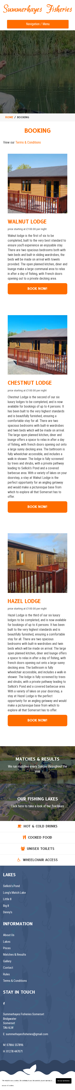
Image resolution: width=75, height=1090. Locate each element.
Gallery (7, 961)
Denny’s (7, 912)
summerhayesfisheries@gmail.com (27, 1034)
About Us (8, 935)
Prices (7, 948)
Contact (8, 968)
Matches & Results (14, 954)
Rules (6, 974)
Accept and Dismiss (64, 1081)
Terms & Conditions (28, 142)
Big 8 (6, 906)
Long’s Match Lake (14, 893)
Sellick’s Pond (11, 886)
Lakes (6, 942)
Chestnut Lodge (30, 383)
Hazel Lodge (24, 601)
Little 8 (7, 899)
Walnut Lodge (27, 222)
